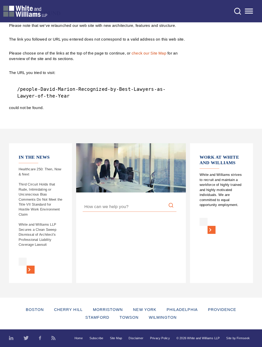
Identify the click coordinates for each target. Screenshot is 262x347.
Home (79, 338)
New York (144, 309)
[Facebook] (40, 338)
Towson (129, 317)
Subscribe (96, 338)
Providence (222, 309)
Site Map (116, 338)
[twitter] (26, 338)
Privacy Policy (160, 338)
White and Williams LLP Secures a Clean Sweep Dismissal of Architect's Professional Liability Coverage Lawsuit (37, 235)
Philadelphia (182, 309)
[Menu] (249, 11)
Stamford (97, 317)
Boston (35, 309)
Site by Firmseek (238, 338)
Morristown (108, 309)
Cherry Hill (68, 309)
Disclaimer (136, 338)
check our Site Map (149, 53)
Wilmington (163, 317)
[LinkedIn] (11, 338)
